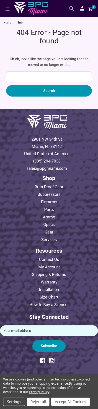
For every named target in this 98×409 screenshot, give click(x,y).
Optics (49, 224)
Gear (49, 232)
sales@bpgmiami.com (46, 168)
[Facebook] (44, 360)
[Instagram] (53, 360)
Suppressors (49, 194)
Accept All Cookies (70, 401)
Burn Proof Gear (49, 186)
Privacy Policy (39, 392)
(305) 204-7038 (47, 161)
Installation (49, 289)
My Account (49, 267)
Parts (49, 209)
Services (49, 239)
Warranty (49, 282)
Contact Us (49, 259)
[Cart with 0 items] (90, 8)
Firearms (49, 201)
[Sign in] (82, 8)
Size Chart (49, 297)
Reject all (38, 401)
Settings (14, 401)
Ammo (49, 217)
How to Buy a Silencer (49, 304)
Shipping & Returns (49, 274)
